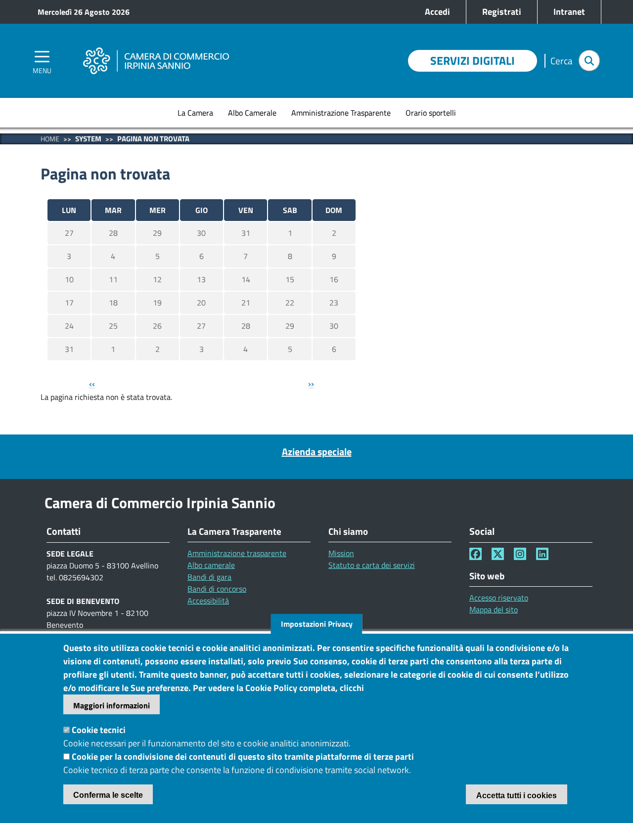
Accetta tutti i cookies (516, 795)
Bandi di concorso (216, 589)
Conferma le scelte (108, 795)
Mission (341, 553)
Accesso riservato (498, 598)
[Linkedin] (542, 554)
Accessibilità (208, 600)
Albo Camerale (252, 113)
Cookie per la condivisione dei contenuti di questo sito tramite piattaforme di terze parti (243, 756)
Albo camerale (211, 565)
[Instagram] (520, 554)
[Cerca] (589, 60)
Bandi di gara (209, 577)
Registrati (501, 11)
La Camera (195, 113)
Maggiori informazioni (111, 705)
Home (50, 138)
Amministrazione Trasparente (341, 113)
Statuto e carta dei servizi (371, 565)
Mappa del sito (493, 609)
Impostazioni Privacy (317, 624)
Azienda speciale (317, 451)
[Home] (156, 47)
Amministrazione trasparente (236, 553)
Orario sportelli (431, 113)
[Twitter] (498, 554)
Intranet (569, 11)
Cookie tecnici (99, 729)
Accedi (437, 11)
